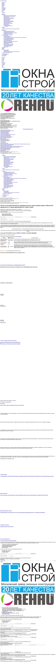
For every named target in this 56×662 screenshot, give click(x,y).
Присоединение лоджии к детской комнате (10, 32)
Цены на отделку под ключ (8, 35)
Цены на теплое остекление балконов (9, 16)
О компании (4, 2)
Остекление (4, 14)
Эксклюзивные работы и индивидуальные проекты (11, 28)
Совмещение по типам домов (8, 34)
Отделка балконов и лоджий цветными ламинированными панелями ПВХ (15, 37)
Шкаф (3, 49)
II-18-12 (3, 5)
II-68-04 (3, 4)
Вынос (3, 48)
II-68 (2, 61)
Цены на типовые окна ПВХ (8, 23)
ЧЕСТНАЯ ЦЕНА (18, 236)
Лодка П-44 (4, 8)
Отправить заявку (33, 630)
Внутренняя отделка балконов (8, 183)
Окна (3, 29)
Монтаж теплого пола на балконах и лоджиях (11, 41)
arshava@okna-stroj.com (6, 613)
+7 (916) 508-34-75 (3, 141)
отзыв (12, 558)
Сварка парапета (6, 43)
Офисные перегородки (7, 22)
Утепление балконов (7, 36)
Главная (7, 26)
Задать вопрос (2, 403)
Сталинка (3, 64)
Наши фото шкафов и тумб (8, 52)
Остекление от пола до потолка (8, 18)
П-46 (3, 10)
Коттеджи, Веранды (7, 20)
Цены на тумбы (6, 50)
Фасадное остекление (7, 19)
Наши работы (4, 55)
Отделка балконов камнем (8, 40)
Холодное (3, 27)
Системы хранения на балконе (8, 45)
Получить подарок (33, 660)
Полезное (3, 3)
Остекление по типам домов (8, 25)
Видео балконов (4, 54)
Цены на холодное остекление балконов (10, 15)
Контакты (3, 12)
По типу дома (6, 46)
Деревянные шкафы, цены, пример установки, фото (11, 51)
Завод (3, 57)
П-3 (2, 11)
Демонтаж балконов (7, 24)
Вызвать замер (33, 553)
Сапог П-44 (4, 7)
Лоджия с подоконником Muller (8, 44)
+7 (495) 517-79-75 (3, 142)
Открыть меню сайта (3, 0)
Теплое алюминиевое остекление (9, 17)
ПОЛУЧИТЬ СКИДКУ (3, 211)
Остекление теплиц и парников (8, 21)
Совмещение (4, 30)
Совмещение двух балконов (8, 33)
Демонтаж (3, 47)
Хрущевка (3, 9)
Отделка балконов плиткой (8, 39)
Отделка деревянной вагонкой (8, 38)
